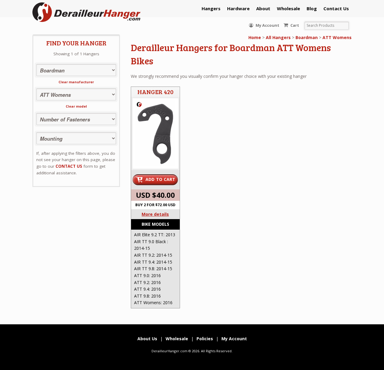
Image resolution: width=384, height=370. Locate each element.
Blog (312, 8)
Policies (204, 338)
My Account (267, 25)
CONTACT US (69, 166)
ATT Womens (337, 37)
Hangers (211, 8)
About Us (147, 338)
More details (155, 214)
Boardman (307, 37)
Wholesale (288, 8)
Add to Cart (161, 179)
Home (254, 37)
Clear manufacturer (76, 82)
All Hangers (278, 37)
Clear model (76, 106)
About (263, 8)
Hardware (238, 8)
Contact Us (336, 8)
